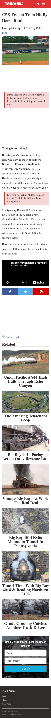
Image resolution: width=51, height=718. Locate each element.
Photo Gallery (7, 704)
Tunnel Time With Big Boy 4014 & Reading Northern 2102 (25, 589)
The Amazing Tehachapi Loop (25, 418)
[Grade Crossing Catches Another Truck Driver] (25, 609)
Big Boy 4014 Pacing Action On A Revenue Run (25, 456)
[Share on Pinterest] (41, 291)
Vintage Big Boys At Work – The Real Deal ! (26, 500)
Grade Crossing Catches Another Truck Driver (25, 625)
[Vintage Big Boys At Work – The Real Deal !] (25, 479)
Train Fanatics (14, 4)
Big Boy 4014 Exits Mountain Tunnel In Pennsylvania (25, 541)
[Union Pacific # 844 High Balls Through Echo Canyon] (25, 362)
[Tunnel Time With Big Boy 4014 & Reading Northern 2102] (25, 566)
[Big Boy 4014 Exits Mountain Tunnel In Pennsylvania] (25, 521)
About (4, 700)
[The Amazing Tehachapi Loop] (25, 402)
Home (4, 696)
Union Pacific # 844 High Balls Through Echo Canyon (25, 381)
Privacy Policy (18, 714)
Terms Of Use (7, 714)
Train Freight (13, 337)
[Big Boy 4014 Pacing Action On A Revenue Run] (25, 438)
